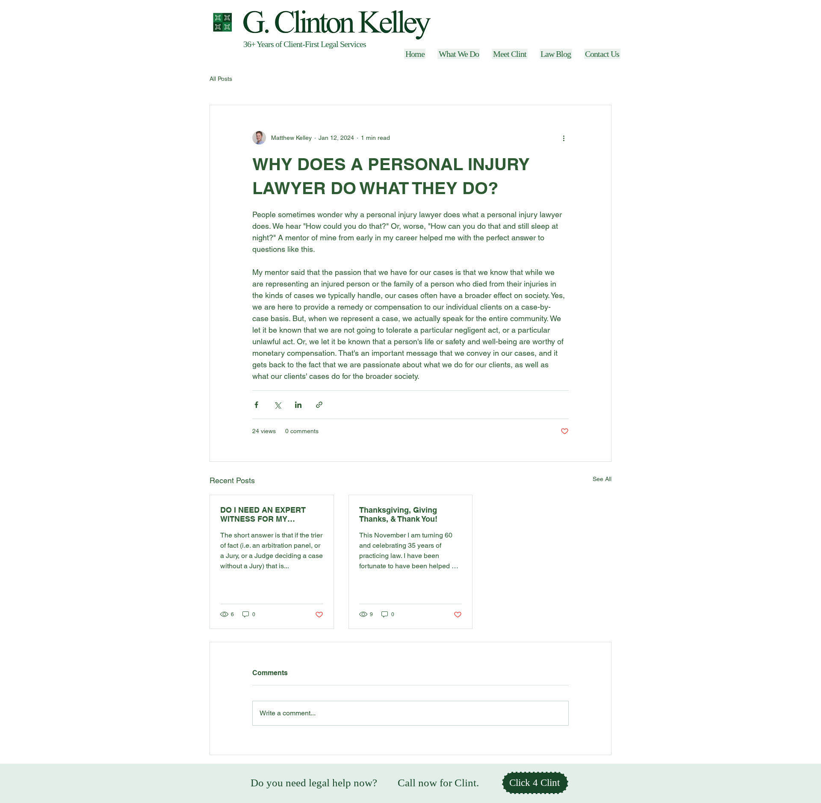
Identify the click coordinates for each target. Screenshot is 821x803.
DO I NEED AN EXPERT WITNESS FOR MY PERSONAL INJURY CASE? (271, 514)
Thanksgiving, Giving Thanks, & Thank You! (398, 514)
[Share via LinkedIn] (298, 405)
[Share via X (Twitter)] (277, 405)
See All (602, 478)
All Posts (221, 78)
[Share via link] (319, 405)
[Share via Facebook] (256, 405)
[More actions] (563, 138)
